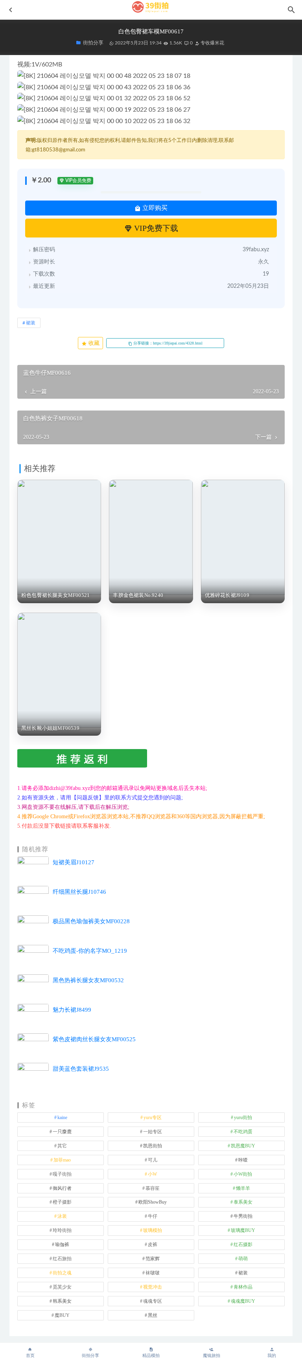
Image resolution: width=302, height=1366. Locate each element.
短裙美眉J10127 (73, 862)
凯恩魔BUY (243, 1146)
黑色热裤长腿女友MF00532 (88, 980)
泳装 (62, 1216)
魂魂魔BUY (243, 1301)
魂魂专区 (152, 1301)
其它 (62, 1146)
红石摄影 (243, 1244)
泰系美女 (243, 1202)
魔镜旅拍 (211, 1355)
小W (152, 1174)
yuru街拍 (243, 1117)
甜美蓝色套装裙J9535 (81, 1069)
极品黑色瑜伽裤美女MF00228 (91, 921)
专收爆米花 (211, 43)
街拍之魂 (62, 1273)
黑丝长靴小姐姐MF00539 (50, 728)
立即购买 (154, 207)
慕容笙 (152, 1188)
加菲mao (62, 1160)
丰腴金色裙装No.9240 (138, 595)
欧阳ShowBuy (152, 1202)
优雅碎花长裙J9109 (227, 595)
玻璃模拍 (152, 1230)
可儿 (152, 1160)
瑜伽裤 (62, 1244)
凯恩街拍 (152, 1146)
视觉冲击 (152, 1287)
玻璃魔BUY (243, 1230)
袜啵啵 (152, 1273)
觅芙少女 (62, 1287)
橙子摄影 (62, 1202)
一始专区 (152, 1131)
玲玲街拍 (62, 1230)
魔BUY (62, 1315)
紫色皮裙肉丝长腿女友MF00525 (94, 1039)
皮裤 (152, 1244)
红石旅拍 (62, 1258)
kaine (62, 1117)
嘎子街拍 (62, 1174)
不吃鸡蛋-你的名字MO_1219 (90, 951)
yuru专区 (153, 1117)
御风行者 (62, 1188)
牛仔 (152, 1216)
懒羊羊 (243, 1188)
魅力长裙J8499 (72, 1010)
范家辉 (152, 1258)
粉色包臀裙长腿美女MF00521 (55, 595)
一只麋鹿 (62, 1131)
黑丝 (152, 1315)
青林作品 (243, 1287)
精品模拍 (151, 1355)
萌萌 (243, 1258)
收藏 (93, 343)
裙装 (30, 322)
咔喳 (243, 1160)
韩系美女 (62, 1301)
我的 (271, 1355)
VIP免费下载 (155, 228)
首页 (30, 1355)
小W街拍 (243, 1174)
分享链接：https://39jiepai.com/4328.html (167, 343)
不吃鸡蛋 (243, 1131)
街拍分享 (90, 1355)
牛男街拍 (243, 1216)
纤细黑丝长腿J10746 (79, 892)
